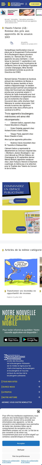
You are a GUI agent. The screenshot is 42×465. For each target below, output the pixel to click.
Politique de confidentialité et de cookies (10, 461)
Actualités (14, 19)
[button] (38, 411)
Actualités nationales (26, 19)
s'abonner (35, 4)
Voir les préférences (21, 456)
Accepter (21, 443)
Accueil (7, 19)
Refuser (21, 450)
